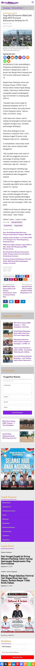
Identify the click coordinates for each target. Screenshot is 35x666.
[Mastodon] (24, 57)
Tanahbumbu (6, 531)
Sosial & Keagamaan (12, 572)
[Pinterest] (20, 57)
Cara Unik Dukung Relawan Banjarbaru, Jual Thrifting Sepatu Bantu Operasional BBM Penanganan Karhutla (23, 359)
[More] (8, 61)
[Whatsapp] (5, 61)
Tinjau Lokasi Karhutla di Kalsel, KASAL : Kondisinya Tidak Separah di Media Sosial (23, 351)
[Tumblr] (6, 279)
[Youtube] (16, 279)
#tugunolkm (18, 225)
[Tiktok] (21, 279)
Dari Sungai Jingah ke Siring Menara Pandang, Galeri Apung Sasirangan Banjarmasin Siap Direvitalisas (16, 560)
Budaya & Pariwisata (6, 552)
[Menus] (32, 2)
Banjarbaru (6, 523)
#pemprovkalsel (16, 222)
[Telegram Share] (23, 301)
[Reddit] (12, 57)
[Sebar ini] (5, 301)
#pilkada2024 (6, 507)
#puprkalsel (8, 225)
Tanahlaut (5, 535)
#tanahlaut (6, 539)
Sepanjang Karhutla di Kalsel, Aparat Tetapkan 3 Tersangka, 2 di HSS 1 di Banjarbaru (22, 342)
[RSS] (25, 279)
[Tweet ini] (11, 301)
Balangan (5, 519)
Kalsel (4, 515)
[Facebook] (5, 57)
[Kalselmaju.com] (9, 3)
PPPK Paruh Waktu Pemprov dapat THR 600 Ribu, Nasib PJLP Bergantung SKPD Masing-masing (17, 247)
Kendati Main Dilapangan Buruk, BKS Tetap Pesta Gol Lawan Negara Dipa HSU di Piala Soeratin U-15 (22, 334)
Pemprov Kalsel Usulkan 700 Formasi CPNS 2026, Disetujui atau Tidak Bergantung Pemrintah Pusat (17, 239)
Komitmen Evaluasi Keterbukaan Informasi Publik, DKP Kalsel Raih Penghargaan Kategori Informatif (17, 261)
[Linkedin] (16, 57)
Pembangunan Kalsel (10, 13)
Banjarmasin (6, 502)
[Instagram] (11, 279)
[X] (8, 57)
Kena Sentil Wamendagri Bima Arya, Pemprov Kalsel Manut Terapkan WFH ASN (17, 233)
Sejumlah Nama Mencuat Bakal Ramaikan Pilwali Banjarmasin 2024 (26, 288)
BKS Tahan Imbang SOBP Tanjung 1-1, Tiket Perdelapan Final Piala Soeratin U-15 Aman (22, 326)
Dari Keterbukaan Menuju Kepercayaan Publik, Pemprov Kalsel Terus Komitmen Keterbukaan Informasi (16, 254)
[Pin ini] (17, 301)
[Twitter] (22, 276)
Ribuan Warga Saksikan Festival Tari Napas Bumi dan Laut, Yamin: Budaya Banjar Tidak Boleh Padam (17, 579)
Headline (3, 572)
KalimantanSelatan (8, 527)
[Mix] (27, 57)
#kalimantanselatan (8, 511)
